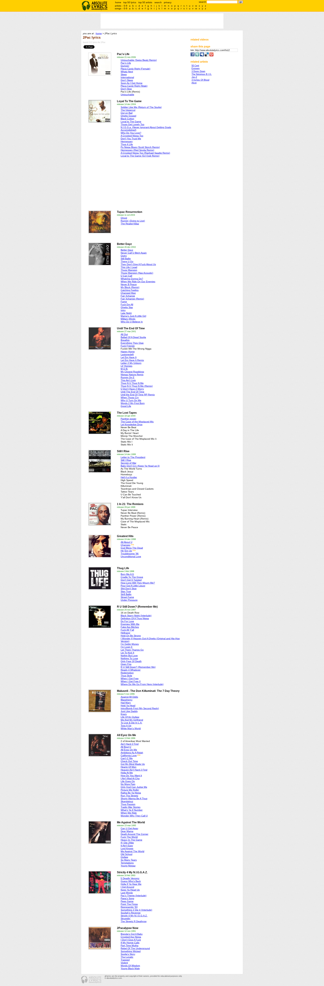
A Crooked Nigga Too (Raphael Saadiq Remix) (145, 153)
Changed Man (128, 293)
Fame (124, 301)
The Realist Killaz (130, 223)
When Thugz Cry (130, 397)
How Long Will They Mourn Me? (138, 582)
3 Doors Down (198, 71)
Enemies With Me (130, 624)
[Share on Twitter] (197, 55)
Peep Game (127, 901)
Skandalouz (127, 801)
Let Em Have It (129, 357)
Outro (124, 255)
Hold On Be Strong (131, 635)
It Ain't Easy (127, 845)
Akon (194, 83)
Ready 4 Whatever (131, 670)
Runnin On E (127, 377)
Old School (126, 854)
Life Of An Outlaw (130, 717)
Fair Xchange (128, 296)
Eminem (196, 68)
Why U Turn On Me (131, 400)
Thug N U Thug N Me (132, 383)
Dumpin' (125, 65)
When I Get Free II (131, 681)
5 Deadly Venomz (130, 878)
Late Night (126, 313)
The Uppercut (128, 110)
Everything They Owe (132, 343)
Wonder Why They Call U (134, 815)
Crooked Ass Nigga (131, 937)
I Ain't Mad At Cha (130, 778)
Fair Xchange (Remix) (132, 298)
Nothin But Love (129, 655)
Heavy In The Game (131, 839)
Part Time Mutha (129, 945)
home (118, 2)
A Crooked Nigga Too (132, 135)
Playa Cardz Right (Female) (135, 68)
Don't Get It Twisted (131, 580)
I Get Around (127, 887)
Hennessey (127, 141)
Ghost (124, 218)
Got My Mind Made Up (133, 764)
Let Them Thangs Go (132, 649)
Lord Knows (127, 848)
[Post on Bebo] (211, 55)
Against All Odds (129, 697)
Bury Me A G (127, 574)
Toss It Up (126, 725)
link (193, 50)
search (158, 2)
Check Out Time (129, 761)
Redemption (127, 672)
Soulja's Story (128, 954)
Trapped (125, 959)
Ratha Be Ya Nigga (131, 792)
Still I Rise (126, 460)
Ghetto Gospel (128, 115)
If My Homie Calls (130, 942)
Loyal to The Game (131, 121)
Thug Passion (128, 804)
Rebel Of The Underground (135, 948)
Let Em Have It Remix (132, 360)
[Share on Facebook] (193, 55)
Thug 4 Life (127, 144)
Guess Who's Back (131, 881)
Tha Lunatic (127, 957)
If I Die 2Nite (127, 842)
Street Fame (127, 597)
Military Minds (128, 318)
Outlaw (124, 857)
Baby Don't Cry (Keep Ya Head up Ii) (140, 465)
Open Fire (126, 664)
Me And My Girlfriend (132, 719)
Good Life (126, 406)
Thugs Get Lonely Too (132, 124)
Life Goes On (128, 781)
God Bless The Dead (132, 548)
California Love (129, 755)
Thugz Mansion (129, 270)
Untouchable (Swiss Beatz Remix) (139, 60)
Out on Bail (126, 113)
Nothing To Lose (129, 658)
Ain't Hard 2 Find (130, 744)
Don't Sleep (127, 80)
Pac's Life (126, 63)
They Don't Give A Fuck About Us (138, 264)
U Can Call (126, 275)
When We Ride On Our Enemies (138, 281)
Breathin (125, 340)
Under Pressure (129, 600)
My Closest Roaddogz (132, 371)
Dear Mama (127, 831)
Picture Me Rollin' (130, 790)
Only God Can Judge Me (134, 787)
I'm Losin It (126, 647)
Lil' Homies (126, 366)
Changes (125, 545)
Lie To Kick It (127, 652)
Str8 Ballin (126, 594)
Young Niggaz (128, 865)
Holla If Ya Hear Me (131, 884)
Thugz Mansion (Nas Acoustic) (137, 273)
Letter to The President (133, 457)
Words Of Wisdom (130, 965)
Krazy (124, 714)
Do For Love (127, 621)
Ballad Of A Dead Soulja (133, 337)
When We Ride (129, 812)
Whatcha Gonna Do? (132, 278)
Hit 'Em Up (126, 550)
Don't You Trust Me (131, 138)
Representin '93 (129, 907)
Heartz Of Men (128, 767)
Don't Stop (126, 88)
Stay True (126, 591)
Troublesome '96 (130, 553)
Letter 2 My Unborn (131, 363)
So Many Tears (129, 860)
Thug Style (126, 675)
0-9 (125, 5)
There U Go (127, 261)
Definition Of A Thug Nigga (135, 618)
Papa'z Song (127, 898)
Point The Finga (129, 904)
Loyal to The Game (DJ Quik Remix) (140, 155)
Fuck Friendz (128, 345)
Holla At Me (127, 772)
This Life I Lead (129, 267)
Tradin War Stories (130, 807)
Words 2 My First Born (133, 403)
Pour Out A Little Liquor (133, 585)
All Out (124, 334)
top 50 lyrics (129, 2)
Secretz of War (128, 463)
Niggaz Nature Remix (132, 374)
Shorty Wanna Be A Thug (134, 798)
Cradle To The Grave (132, 577)
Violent (124, 962)
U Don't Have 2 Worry (132, 389)
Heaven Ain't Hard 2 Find (134, 769)
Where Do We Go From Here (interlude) (142, 684)
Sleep (124, 74)
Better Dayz (127, 250)
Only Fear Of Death (131, 661)
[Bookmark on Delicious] (207, 55)
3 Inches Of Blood (200, 80)
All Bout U (126, 746)
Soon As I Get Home (131, 83)
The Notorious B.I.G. (202, 74)
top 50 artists (145, 2)
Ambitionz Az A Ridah (132, 752)
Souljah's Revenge (131, 912)
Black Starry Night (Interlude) (136, 615)
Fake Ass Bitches (130, 627)
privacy (167, 2)
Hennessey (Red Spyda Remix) (137, 150)
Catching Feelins (130, 290)
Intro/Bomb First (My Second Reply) (140, 708)
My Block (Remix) (130, 287)
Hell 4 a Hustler (129, 477)
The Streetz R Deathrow (133, 921)
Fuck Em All (127, 304)
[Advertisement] (120, 183)
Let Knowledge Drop (131, 424)
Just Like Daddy (129, 711)
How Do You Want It (131, 775)
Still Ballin (126, 258)
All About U (126, 542)
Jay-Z (194, 77)
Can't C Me (127, 758)
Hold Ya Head (128, 705)
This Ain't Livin (128, 380)
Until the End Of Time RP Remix (138, 394)
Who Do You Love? (131, 132)
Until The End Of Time (132, 391)
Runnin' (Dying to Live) (133, 220)
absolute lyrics (94, 5)
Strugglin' (126, 918)
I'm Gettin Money (130, 644)
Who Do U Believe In (132, 321)
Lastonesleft (127, 354)
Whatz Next (127, 71)
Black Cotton (127, 118)
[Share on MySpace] (202, 55)
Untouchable (127, 94)
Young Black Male (130, 968)
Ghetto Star (127, 307)
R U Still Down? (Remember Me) (138, 667)
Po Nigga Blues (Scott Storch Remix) (140, 147)
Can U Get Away (129, 828)
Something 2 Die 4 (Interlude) (136, 910)
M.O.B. (124, 368)
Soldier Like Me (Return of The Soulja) (141, 107)
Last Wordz (127, 892)
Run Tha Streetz (129, 795)
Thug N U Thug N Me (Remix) (137, 386)
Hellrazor (125, 632)
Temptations (127, 862)
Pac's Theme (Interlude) (133, 895)
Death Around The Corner (134, 834)
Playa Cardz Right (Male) (134, 86)
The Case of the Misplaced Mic (137, 421)
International (127, 77)
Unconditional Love (131, 556)
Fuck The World (129, 837)
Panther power (128, 418)
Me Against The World (132, 851)
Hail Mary (126, 702)
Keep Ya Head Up (130, 889)
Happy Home (128, 351)
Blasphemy (126, 699)
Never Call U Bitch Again (134, 252)
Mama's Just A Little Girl (133, 316)
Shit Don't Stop (129, 588)
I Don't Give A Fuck (131, 939)
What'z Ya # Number (132, 810)
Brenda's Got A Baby (132, 934)
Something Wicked (131, 951)
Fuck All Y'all (127, 630)
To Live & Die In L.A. (131, 722)
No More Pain (128, 784)
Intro (123, 310)
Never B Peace (129, 284)
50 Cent (195, 65)
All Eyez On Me (129, 749)
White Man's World (131, 728)
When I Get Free (130, 678)
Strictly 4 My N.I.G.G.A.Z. (134, 915)
